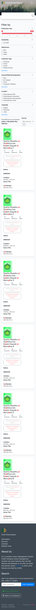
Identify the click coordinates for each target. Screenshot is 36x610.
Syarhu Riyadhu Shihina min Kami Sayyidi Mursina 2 (11, 210)
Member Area (6, 546)
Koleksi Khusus (8, 68)
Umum (5, 66)
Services (4, 541)
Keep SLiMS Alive (11, 591)
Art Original (6, 80)
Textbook (6, 61)
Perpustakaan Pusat (9, 100)
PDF (4, 50)
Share (20, 152)
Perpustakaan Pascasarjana (12, 98)
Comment (7, 152)
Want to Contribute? (12, 596)
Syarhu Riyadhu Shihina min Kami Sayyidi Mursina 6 (11, 475)
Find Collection (27, 584)
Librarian (4, 544)
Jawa (5, 112)
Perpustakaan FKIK (9, 94)
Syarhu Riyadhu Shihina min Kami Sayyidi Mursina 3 (11, 276)
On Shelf (6, 43)
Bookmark (14, 152)
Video (5, 54)
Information (5, 539)
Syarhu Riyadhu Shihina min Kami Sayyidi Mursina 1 (11, 144)
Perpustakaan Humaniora (11, 96)
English (5, 108)
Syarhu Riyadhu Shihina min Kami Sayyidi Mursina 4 (11, 343)
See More (4, 70)
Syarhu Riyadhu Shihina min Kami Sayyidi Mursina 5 (11, 409)
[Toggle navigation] (31, 3)
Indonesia (6, 110)
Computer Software (9, 84)
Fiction (5, 63)
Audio (5, 52)
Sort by (24, 118)
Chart (5, 82)
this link (18, 566)
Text (4, 78)
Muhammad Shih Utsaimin (12, 157)
